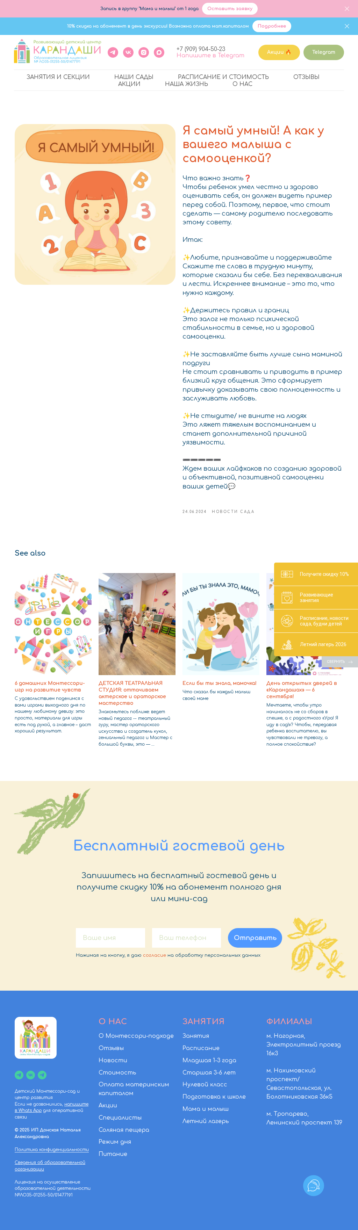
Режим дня (115, 1142)
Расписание (201, 1048)
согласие (154, 955)
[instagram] (143, 52)
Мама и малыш (205, 1109)
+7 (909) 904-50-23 (201, 49)
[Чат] (42, 1075)
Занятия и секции (58, 77)
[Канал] (19, 1075)
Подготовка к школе (214, 1097)
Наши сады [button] (133, 77)
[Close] (347, 9)
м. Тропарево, (287, 1114)
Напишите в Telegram (210, 55)
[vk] (30, 1075)
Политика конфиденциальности (52, 1149)
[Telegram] (113, 52)
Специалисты (120, 1118)
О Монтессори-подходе (136, 1036)
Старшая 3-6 (202, 1073)
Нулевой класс (204, 1084)
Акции (129, 84)
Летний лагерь (205, 1121)
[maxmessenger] (159, 52)
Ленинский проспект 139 (304, 1123)
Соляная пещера (124, 1130)
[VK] (128, 52)
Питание (113, 1154)
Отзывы (306, 77)
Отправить (255, 937)
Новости (113, 1060)
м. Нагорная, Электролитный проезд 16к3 (303, 1045)
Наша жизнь (186, 84)
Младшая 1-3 (201, 1060)
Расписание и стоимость (223, 77)
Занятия (195, 1036)
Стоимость (117, 1073)
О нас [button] (242, 84)
